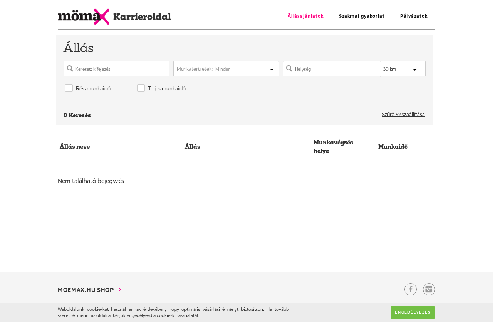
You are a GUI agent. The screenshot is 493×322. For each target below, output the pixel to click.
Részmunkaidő (93, 88)
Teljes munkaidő (167, 88)
